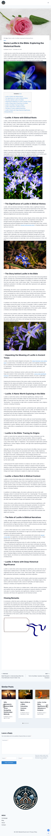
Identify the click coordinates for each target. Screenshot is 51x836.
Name (4, 758)
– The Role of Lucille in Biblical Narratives (14, 108)
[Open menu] (48, 3)
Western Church (8, 49)
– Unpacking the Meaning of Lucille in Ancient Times (17, 101)
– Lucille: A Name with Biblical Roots (13, 96)
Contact (4, 825)
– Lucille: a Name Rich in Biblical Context (14, 106)
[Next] (47, 706)
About (3, 822)
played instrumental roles (27, 225)
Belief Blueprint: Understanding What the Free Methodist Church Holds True (12, 675)
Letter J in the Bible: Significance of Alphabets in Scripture (42, 706)
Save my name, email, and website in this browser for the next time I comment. (41, 757)
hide (20, 93)
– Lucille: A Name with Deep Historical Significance (17, 110)
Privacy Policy (33, 832)
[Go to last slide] (4, 706)
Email (20, 758)
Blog (3, 820)
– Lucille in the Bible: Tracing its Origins (14, 105)
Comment (5, 740)
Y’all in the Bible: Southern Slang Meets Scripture (39, 675)
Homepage (4, 818)
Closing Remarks (8, 111)
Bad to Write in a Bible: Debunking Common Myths (25, 706)
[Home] (4, 38)
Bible (5, 40)
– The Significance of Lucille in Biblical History (16, 98)
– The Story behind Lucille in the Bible (14, 100)
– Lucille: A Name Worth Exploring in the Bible (16, 103)
